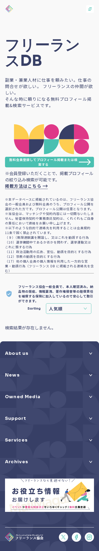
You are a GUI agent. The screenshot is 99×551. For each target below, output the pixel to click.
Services (16, 440)
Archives (17, 462)
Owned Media (22, 397)
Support (15, 418)
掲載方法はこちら (23, 186)
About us (17, 353)
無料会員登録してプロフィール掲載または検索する (43, 162)
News (12, 375)
